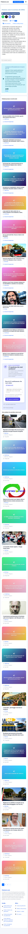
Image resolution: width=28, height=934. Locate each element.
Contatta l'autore (7, 60)
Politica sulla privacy (18, 23)
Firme (14, 20)
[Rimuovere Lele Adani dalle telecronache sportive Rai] (14, 302)
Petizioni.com (5, 2)
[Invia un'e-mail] (9, 16)
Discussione (7, 23)
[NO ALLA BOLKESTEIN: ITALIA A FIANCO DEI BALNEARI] (14, 231)
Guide (3, 903)
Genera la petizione (14, 399)
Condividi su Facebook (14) (12, 13)
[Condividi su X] (6, 16)
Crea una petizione (18, 1)
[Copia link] (13, 16)
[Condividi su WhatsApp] (2, 16)
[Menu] (25, 2)
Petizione (5, 20)
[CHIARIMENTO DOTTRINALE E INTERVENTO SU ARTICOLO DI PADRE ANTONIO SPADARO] (14, 326)
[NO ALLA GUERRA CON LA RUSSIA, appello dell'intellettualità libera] (14, 112)
